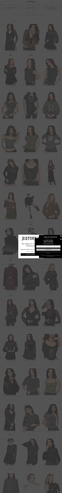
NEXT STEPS (48, 249)
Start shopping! (31, 254)
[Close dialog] (61, 236)
